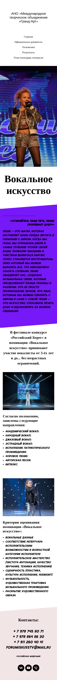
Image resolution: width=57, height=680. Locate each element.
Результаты (28, 52)
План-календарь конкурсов (28, 58)
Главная (28, 37)
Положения (28, 47)
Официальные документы (28, 42)
